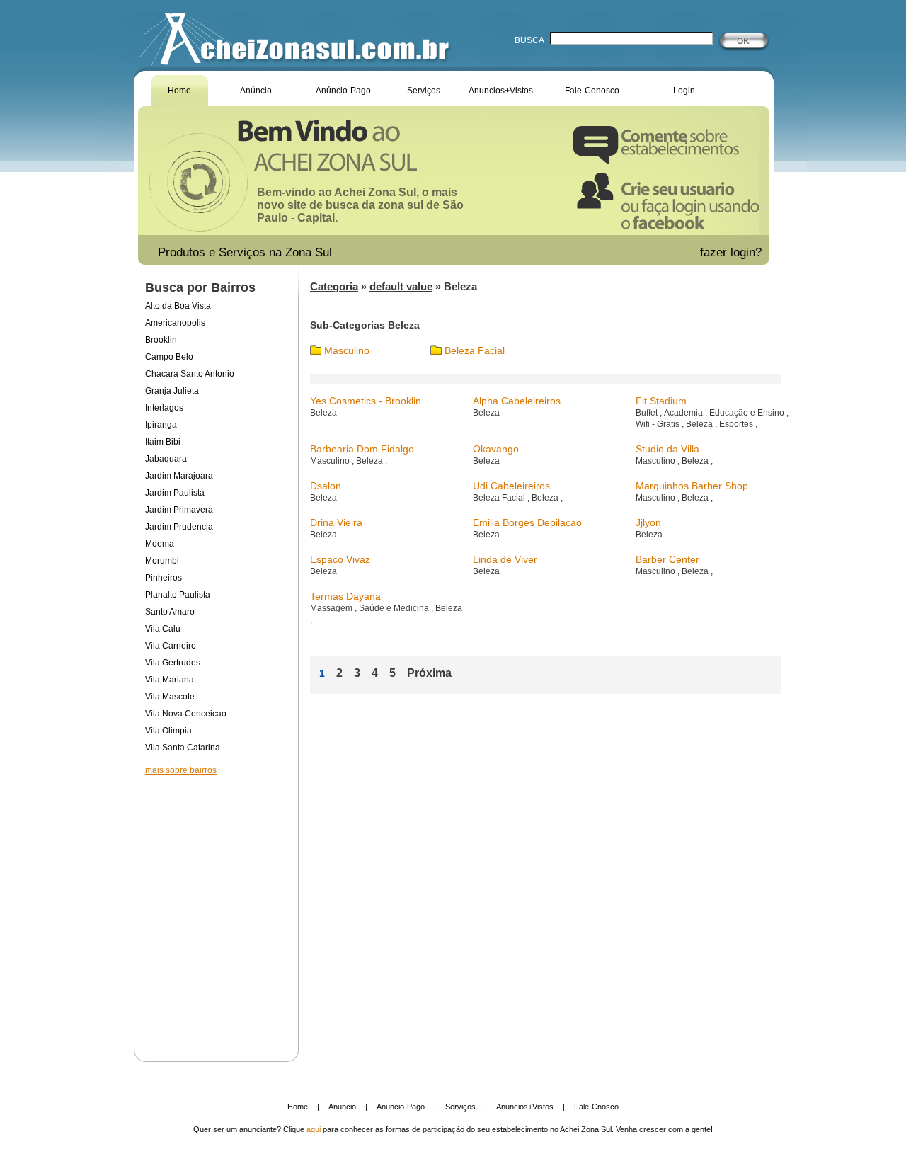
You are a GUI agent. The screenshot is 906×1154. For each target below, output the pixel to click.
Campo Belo (169, 357)
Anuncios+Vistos (501, 91)
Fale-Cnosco (596, 1106)
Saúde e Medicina (395, 608)
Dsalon (325, 485)
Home (179, 91)
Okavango (496, 449)
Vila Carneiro (170, 646)
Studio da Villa (667, 449)
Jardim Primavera (179, 510)
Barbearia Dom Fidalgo (362, 449)
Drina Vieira (336, 522)
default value (400, 286)
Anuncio (342, 1106)
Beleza (323, 413)
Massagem (332, 608)
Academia (684, 413)
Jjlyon (648, 522)
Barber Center (667, 559)
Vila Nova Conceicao (185, 714)
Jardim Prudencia (179, 527)
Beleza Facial (475, 350)
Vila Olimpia (168, 731)
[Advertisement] (216, 909)
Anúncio (256, 91)
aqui (313, 1129)
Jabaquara (166, 459)
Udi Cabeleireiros (511, 485)
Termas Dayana (345, 596)
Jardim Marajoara (179, 476)
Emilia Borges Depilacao (527, 522)
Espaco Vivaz (340, 559)
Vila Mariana (169, 680)
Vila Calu (162, 629)
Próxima (429, 673)
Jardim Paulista (175, 493)
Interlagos (164, 408)
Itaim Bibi (162, 442)
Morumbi (162, 561)
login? (747, 252)
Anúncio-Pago (343, 91)
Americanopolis (175, 323)
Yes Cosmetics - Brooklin (365, 400)
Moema (159, 544)
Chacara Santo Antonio (189, 374)
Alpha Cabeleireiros (517, 400)
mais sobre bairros (181, 770)
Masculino (346, 350)
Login (684, 91)
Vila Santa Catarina (182, 748)
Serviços (423, 91)
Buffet (648, 413)
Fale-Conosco (592, 91)
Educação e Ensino (747, 413)
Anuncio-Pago (401, 1106)
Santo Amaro (170, 612)
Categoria (334, 286)
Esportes (737, 424)
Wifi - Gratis (659, 424)
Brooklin (161, 340)
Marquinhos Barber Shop (692, 485)
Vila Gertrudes (172, 663)
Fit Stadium (661, 400)
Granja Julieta (172, 391)
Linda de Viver (505, 559)
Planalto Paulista (177, 595)
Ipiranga (161, 425)
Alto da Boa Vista (178, 306)
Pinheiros (163, 578)
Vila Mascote (170, 697)
